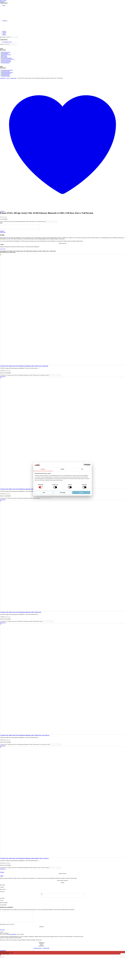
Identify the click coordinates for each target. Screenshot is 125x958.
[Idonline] (2, 1)
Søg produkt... (3, 37)
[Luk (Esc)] (4, 956)
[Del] (3, 956)
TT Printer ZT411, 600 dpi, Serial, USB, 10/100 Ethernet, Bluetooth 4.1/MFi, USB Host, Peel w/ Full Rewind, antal (24, 375)
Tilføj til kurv (3, 376)
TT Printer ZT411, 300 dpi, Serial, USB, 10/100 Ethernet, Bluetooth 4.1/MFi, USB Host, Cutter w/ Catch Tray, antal (24, 867)
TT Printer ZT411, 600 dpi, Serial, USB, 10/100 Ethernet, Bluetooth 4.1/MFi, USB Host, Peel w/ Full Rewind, (24, 366)
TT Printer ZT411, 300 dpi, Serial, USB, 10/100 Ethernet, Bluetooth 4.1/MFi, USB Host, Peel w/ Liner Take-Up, (24, 735)
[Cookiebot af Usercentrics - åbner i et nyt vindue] (84, 465)
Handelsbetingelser (37, 948)
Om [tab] (82, 469)
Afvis (44, 492)
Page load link (3, 950)
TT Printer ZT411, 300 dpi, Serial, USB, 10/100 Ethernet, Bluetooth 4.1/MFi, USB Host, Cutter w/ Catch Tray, (24, 858)
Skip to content (3, 0)
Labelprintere (3, 78)
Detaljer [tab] (62, 469)
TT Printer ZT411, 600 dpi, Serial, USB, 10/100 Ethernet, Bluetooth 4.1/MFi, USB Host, (19, 489)
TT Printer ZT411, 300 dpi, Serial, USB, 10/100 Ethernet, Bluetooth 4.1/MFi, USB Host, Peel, (20, 612)
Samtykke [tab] (43, 469)
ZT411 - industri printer (11, 78)
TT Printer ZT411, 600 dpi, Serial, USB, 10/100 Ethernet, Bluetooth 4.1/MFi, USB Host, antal (19, 498)
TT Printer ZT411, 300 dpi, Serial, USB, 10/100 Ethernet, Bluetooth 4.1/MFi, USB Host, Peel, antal (20, 621)
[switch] (55, 487)
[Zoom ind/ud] (0, 956)
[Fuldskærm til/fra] (1, 956)
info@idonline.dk (12, 934)
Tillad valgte (62, 492)
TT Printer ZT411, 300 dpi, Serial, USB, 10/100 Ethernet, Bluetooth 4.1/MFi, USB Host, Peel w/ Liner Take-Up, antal (24, 744)
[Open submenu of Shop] (5, 5)
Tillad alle (81, 492)
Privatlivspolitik (46, 948)
